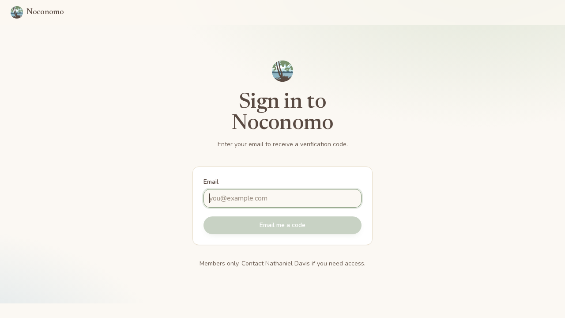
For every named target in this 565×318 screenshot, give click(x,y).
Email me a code (282, 225)
